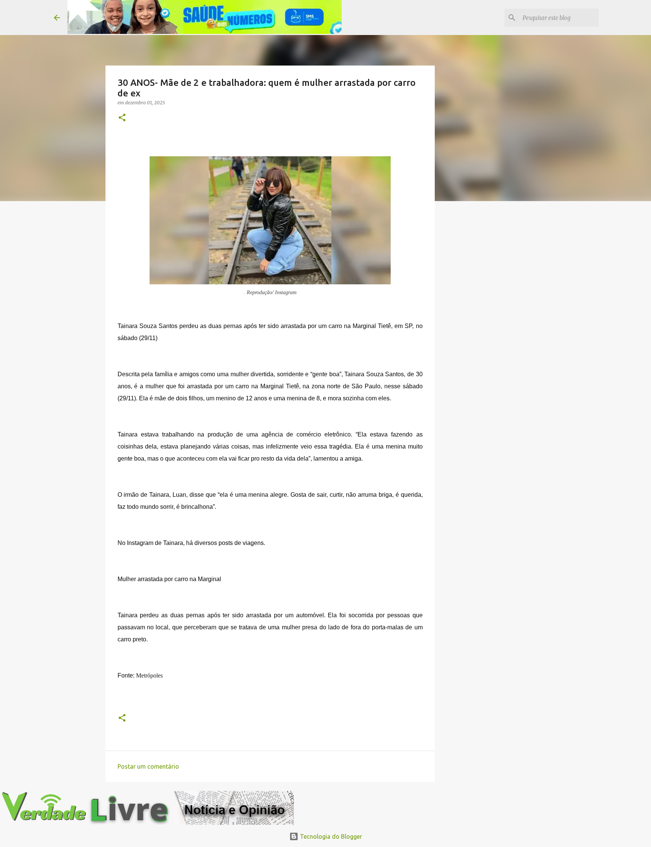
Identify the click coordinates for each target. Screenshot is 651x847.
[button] (122, 118)
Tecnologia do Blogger (330, 836)
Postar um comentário (148, 766)
